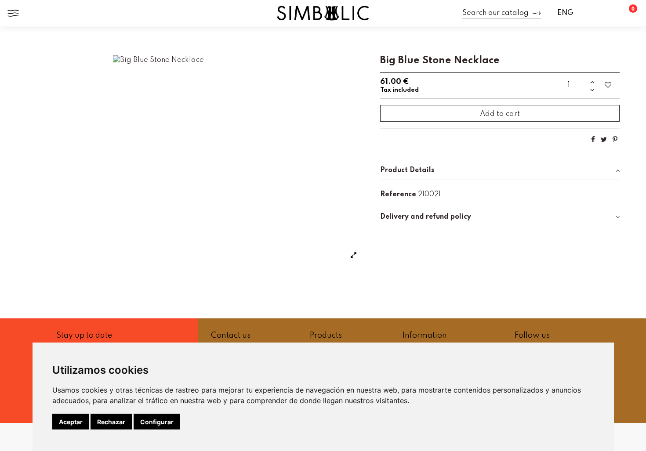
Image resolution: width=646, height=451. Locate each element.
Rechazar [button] (111, 422)
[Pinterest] (615, 140)
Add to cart (499, 114)
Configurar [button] (157, 422)
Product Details (407, 170)
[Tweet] (604, 140)
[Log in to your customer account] (607, 13)
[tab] (500, 171)
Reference (398, 194)
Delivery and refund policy (425, 216)
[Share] (593, 140)
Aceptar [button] (71, 422)
